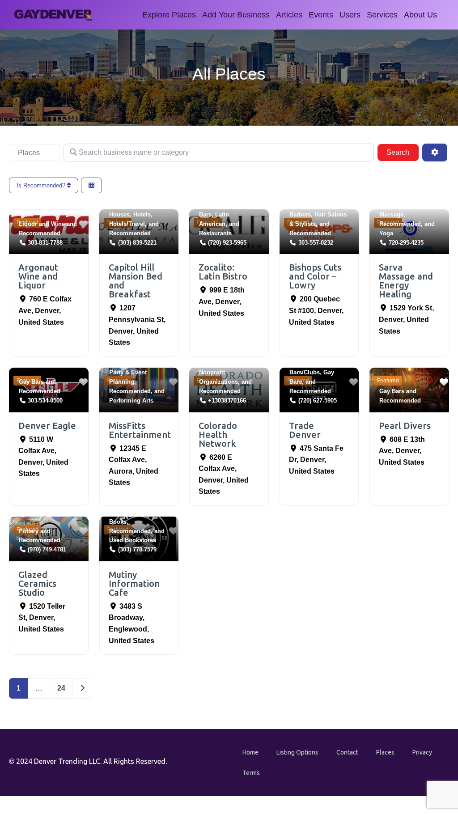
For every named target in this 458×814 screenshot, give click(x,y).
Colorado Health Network (218, 434)
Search (402, 152)
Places (385, 752)
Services (382, 14)
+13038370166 (227, 400)
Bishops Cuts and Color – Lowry (315, 276)
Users (349, 14)
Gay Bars (31, 381)
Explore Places (169, 14)
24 (61, 688)
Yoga (386, 233)
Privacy (422, 752)
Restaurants (215, 233)
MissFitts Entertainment (140, 430)
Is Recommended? (42, 185)
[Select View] (91, 185)
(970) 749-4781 (47, 549)
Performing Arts (131, 400)
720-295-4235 (406, 242)
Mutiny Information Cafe (134, 583)
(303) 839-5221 (137, 242)
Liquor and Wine (42, 223)
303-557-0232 (315, 242)
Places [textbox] (29, 153)
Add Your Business (236, 14)
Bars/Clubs (304, 372)
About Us (420, 14)
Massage (391, 214)
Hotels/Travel (127, 223)
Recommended (39, 233)
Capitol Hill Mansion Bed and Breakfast (135, 280)
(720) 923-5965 (227, 242)
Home (250, 752)
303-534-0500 (45, 400)
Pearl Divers (405, 425)
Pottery (28, 531)
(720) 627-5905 (317, 400)
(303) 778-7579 (137, 549)
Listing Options (297, 752)
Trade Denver (305, 430)
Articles (289, 14)
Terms (251, 772)
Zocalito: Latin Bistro (223, 271)
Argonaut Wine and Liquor (38, 276)
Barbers (300, 214)
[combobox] (35, 152)
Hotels (142, 214)
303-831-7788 (45, 242)
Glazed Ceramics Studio (37, 583)
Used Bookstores (132, 540)
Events (321, 14)
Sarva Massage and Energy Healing (406, 280)
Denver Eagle (47, 425)
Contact (347, 752)
